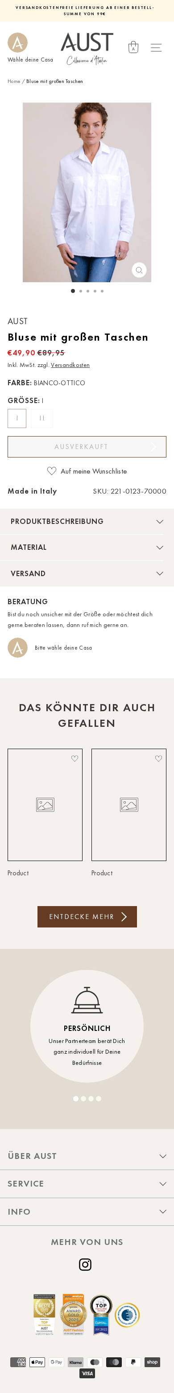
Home (14, 81)
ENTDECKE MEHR (81, 916)
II (43, 418)
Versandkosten (70, 365)
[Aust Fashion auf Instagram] (87, 1264)
